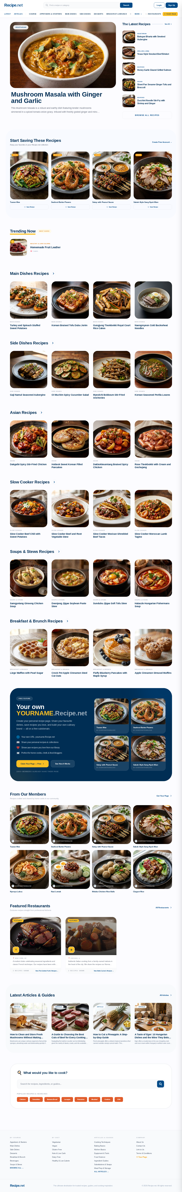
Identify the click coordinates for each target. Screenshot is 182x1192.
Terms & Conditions (144, 1153)
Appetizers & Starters (51, 14)
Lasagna (67, 1099)
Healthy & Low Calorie (61, 1161)
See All (167, 24)
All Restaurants (162, 907)
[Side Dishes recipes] (52, 343)
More (137, 14)
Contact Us (140, 1146)
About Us (140, 1142)
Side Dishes (85, 14)
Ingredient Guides (101, 1161)
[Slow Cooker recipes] (54, 482)
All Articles (164, 995)
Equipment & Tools (101, 1153)
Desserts (98, 14)
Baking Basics (99, 1146)
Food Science (99, 1157)
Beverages (14, 1161)
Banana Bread (52, 1099)
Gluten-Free (57, 1149)
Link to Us (140, 1149)
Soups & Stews (16, 1164)
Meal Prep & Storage (102, 1168)
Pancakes (80, 1099)
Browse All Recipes (147, 115)
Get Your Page (163, 796)
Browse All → (17, 1168)
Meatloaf (94, 1099)
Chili (118, 1099)
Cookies (107, 1099)
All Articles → (101, 1172)
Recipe (17, 1185)
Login (159, 5)
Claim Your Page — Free (31, 764)
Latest (7, 14)
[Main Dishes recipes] (53, 273)
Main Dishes (71, 14)
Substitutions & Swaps (103, 1164)
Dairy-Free (56, 1157)
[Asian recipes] (41, 412)
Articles (18, 14)
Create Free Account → (162, 142)
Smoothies (36, 1099)
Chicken (22, 1099)
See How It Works (62, 764)
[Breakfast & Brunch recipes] (67, 621)
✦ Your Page (170, 14)
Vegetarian (56, 1142)
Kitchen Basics (100, 1149)
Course (33, 14)
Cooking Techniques (102, 1142)
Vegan (54, 1146)
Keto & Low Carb (59, 1153)
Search (126, 5)
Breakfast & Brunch (116, 14)
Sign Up (171, 5)
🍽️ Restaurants (153, 14)
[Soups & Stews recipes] (58, 551)
